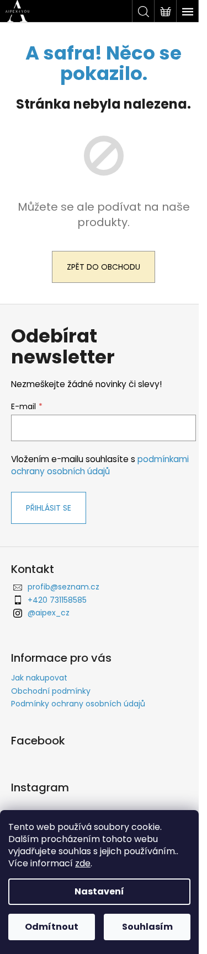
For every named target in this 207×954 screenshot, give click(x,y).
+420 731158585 (57, 599)
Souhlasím (147, 926)
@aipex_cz (49, 612)
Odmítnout (51, 926)
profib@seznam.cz (63, 586)
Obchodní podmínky (51, 690)
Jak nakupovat (39, 677)
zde (83, 863)
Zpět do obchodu (103, 266)
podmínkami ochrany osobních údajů (100, 465)
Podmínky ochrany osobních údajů (78, 703)
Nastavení (99, 891)
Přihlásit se (48, 507)
